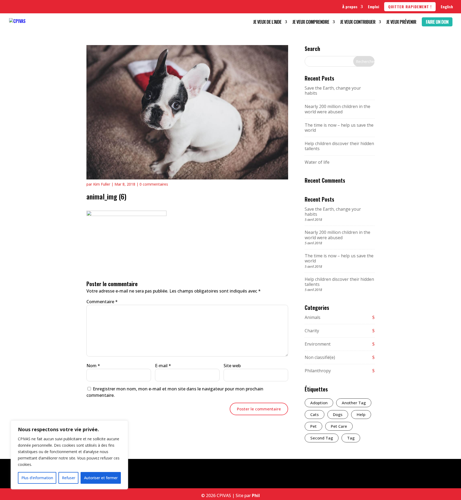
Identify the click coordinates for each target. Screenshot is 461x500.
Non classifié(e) (320, 357)
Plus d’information (37, 477)
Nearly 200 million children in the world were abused (337, 108)
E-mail (163, 366)
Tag (351, 438)
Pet (313, 426)
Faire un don (437, 21)
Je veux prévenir (401, 22)
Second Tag (321, 438)
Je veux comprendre (310, 22)
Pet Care (339, 426)
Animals (312, 317)
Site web (232, 366)
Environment (318, 344)
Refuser (68, 477)
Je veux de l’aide (267, 22)
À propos (349, 6)
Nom (93, 366)
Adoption (319, 402)
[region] (69, 455)
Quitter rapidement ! (410, 6)
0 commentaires (154, 184)
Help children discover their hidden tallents (339, 146)
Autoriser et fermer (101, 477)
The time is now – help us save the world (339, 127)
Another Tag (354, 402)
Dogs (338, 414)
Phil (256, 495)
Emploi (373, 6)
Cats (314, 414)
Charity (312, 331)
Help (361, 414)
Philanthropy (318, 371)
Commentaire (102, 302)
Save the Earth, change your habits (333, 90)
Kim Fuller (101, 184)
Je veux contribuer (357, 22)
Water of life (317, 162)
